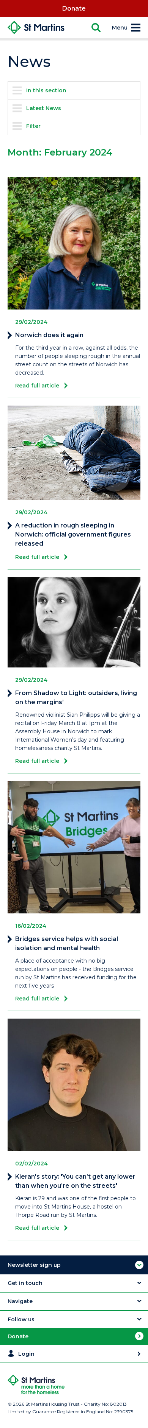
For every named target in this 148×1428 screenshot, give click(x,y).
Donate (74, 8)
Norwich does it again (49, 335)
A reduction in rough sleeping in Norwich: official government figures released (73, 534)
